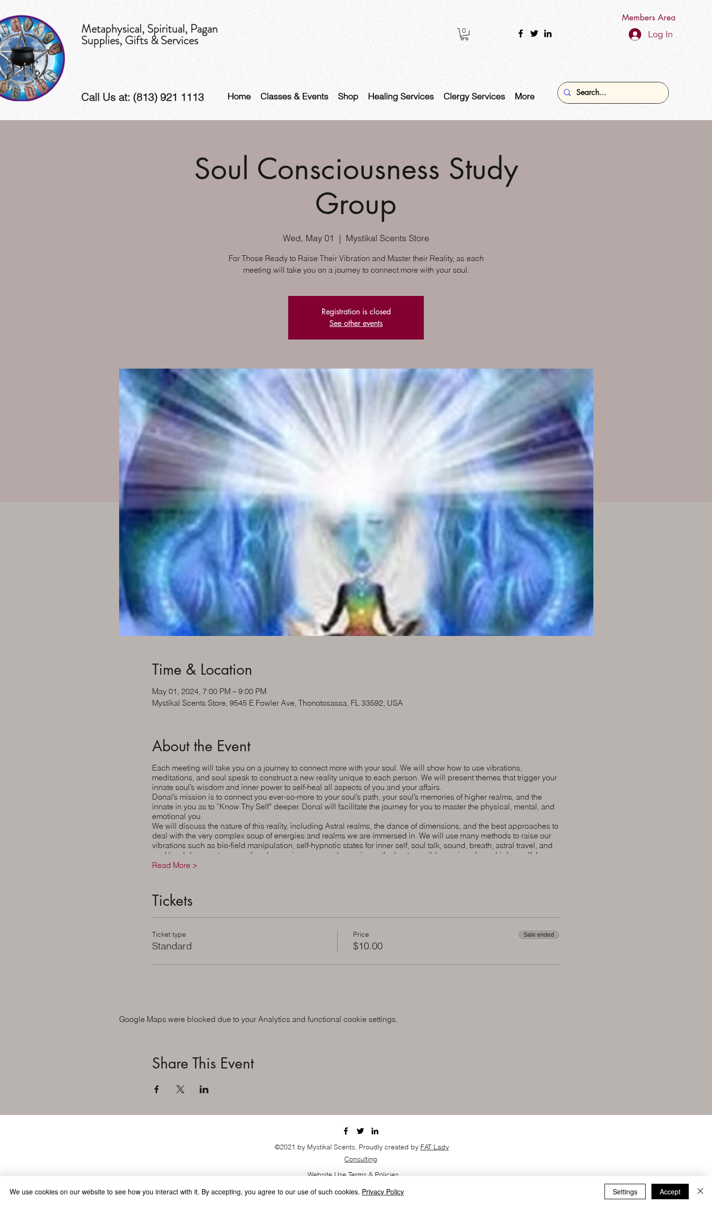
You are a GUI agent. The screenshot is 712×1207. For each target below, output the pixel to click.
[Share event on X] (180, 1089)
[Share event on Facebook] (156, 1089)
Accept (670, 1191)
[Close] (700, 1191)
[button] (464, 34)
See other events (356, 323)
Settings (625, 1191)
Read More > (175, 865)
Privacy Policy (383, 1191)
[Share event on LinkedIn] (204, 1089)
